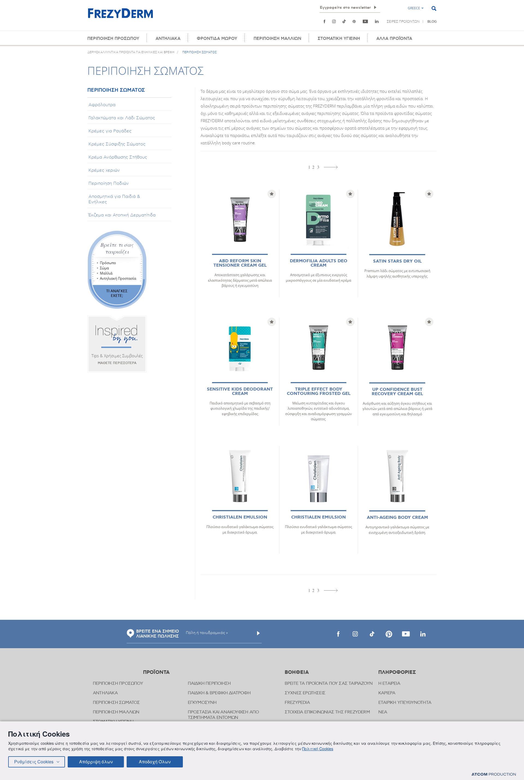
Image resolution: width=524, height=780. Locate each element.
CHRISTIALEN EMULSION (240, 517)
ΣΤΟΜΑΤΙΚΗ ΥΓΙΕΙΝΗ (339, 38)
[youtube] (365, 21)
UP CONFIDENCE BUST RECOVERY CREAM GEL (397, 392)
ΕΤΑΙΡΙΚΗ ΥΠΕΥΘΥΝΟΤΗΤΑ (404, 702)
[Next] (331, 167)
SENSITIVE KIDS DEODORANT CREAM (240, 391)
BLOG (432, 22)
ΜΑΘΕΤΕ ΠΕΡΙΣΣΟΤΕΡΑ (117, 363)
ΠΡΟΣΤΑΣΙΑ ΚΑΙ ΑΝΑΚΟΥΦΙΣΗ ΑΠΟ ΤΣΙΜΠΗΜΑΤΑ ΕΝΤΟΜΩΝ (223, 715)
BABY (340, 27)
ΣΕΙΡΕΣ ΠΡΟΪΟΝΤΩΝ (403, 21)
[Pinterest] (354, 21)
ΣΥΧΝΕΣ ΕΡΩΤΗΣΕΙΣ (305, 693)
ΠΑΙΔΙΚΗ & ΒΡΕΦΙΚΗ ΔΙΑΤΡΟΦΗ (219, 693)
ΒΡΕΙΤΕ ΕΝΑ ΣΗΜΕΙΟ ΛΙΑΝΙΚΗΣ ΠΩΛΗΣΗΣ (157, 634)
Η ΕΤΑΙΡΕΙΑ (389, 683)
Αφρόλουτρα (101, 104)
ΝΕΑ (382, 712)
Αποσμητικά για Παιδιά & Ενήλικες (114, 199)
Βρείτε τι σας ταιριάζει (116, 248)
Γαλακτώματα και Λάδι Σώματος (121, 117)
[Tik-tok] (344, 21)
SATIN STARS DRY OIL (397, 261)
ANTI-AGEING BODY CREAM (397, 517)
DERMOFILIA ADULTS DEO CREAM (318, 263)
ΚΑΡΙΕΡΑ (386, 693)
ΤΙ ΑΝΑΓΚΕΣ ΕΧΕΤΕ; (116, 293)
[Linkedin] (377, 21)
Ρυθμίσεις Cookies (33, 761)
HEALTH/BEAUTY (318, 27)
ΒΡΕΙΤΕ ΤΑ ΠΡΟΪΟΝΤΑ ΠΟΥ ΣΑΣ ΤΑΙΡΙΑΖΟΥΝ (329, 683)
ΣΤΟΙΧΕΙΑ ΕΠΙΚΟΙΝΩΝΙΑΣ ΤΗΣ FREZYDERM (327, 712)
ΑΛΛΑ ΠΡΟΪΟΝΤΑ (394, 38)
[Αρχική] (120, 16)
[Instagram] (334, 21)
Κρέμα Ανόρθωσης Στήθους (117, 157)
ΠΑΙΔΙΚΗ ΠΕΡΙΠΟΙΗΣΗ (209, 683)
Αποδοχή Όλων (155, 761)
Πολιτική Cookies (317, 748)
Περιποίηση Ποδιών (108, 183)
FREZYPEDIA (297, 702)
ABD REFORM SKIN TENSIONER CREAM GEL (240, 263)
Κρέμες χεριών (104, 170)
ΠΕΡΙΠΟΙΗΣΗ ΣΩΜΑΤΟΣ (116, 90)
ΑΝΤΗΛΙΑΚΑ (168, 38)
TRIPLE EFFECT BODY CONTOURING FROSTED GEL (318, 391)
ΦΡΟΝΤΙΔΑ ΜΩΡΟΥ (217, 38)
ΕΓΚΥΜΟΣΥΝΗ (202, 702)
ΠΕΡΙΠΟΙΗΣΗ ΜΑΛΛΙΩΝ (277, 38)
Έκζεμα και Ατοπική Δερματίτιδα (122, 215)
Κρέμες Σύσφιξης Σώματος (116, 144)
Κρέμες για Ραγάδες (110, 131)
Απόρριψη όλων (96, 761)
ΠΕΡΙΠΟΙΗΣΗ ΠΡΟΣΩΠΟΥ (113, 38)
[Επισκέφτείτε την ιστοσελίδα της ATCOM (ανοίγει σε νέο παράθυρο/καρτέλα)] (494, 774)
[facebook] (338, 634)
